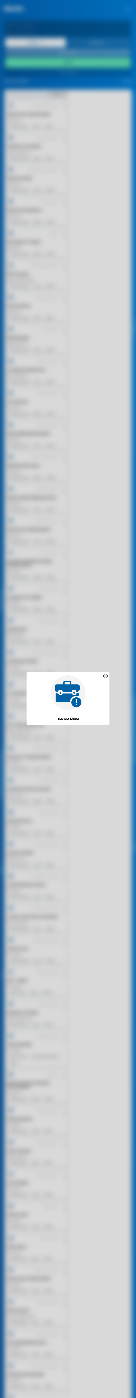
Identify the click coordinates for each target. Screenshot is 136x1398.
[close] (105, 676)
